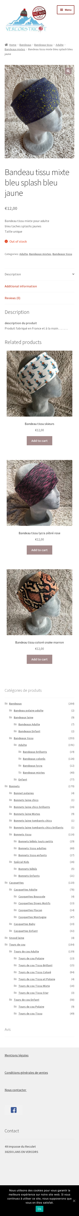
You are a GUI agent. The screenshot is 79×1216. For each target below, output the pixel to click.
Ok (39, 1209)
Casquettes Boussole (31, 896)
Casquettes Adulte (25, 889)
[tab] (40, 274)
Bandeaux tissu (43, 45)
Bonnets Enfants (29, 876)
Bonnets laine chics (26, 800)
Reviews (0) (12, 298)
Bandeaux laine (23, 717)
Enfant (22, 779)
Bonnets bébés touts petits (35, 841)
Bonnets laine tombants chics (33, 820)
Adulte (60, 45)
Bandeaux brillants (35, 752)
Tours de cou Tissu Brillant (35, 965)
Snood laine (16, 938)
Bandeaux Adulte (29, 724)
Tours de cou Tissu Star (33, 993)
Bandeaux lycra (32, 765)
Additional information (21, 286)
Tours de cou (17, 944)
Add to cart (39, 441)
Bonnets (14, 786)
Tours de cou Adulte (26, 951)
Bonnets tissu (22, 834)
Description (13, 274)
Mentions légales (17, 1055)
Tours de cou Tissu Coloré (34, 972)
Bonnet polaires (24, 793)
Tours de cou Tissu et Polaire (36, 979)
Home (12, 45)
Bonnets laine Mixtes (27, 814)
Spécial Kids (21, 862)
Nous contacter (16, 1090)
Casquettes (16, 882)
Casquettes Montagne (32, 917)
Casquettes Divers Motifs (34, 903)
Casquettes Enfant (26, 931)
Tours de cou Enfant (26, 999)
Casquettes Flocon (30, 910)
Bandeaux (25, 45)
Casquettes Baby (24, 924)
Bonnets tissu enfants (32, 855)
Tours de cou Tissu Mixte (34, 986)
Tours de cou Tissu (30, 1013)
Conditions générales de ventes (26, 1072)
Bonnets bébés (27, 869)
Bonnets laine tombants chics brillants (38, 827)
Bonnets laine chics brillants (32, 807)
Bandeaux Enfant (29, 731)
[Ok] (74, 1201)
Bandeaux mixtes (15, 49)
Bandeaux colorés (34, 759)
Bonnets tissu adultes (32, 848)
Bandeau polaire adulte (28, 710)
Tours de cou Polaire (31, 958)
